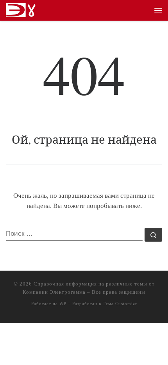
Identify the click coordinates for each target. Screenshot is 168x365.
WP (62, 303)
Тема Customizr (120, 303)
